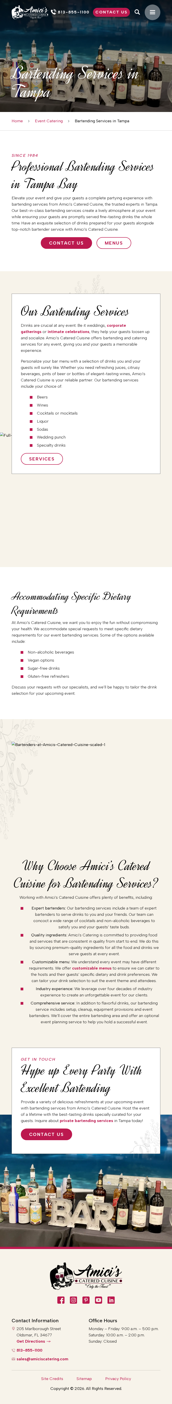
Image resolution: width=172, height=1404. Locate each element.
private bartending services (86, 1120)
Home (17, 121)
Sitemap (84, 1378)
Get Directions (31, 1341)
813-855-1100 (29, 1350)
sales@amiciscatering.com (42, 1359)
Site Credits (52, 1378)
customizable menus (92, 968)
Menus (114, 243)
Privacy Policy (118, 1378)
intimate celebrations (68, 331)
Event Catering (49, 121)
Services (42, 459)
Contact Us (111, 12)
